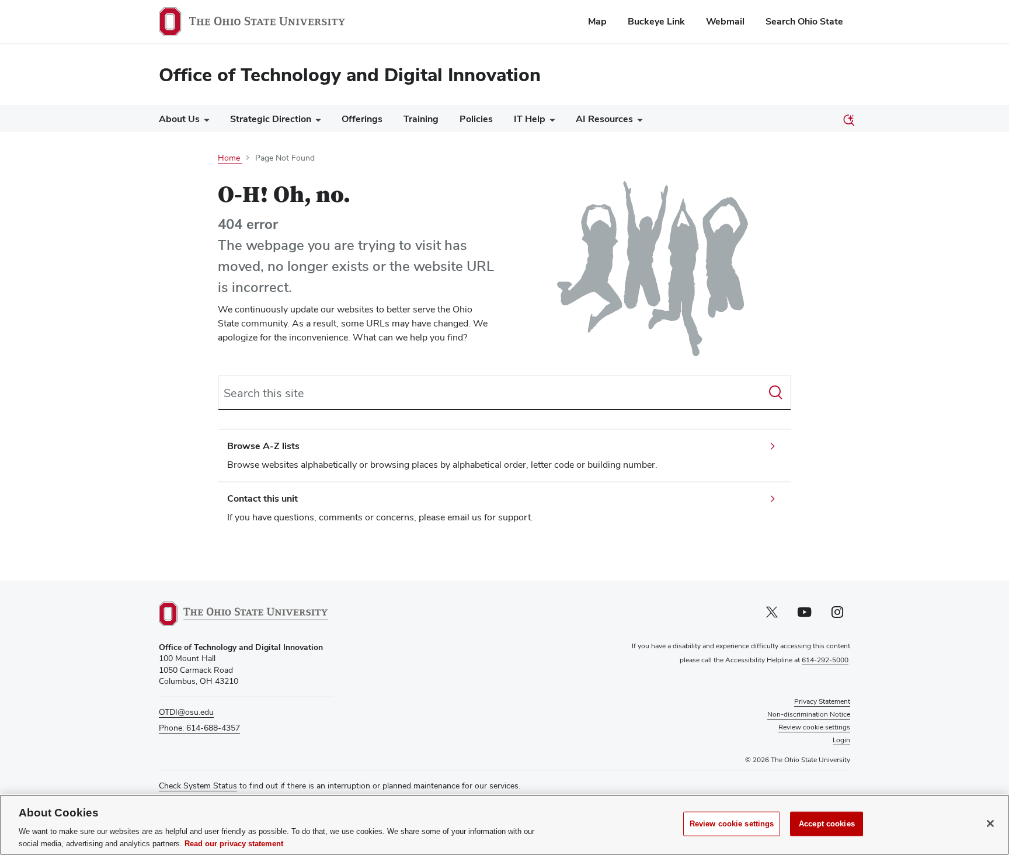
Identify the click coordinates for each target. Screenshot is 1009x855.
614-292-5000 (825, 660)
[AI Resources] (637, 121)
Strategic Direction (270, 119)
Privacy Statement (822, 701)
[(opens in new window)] (243, 613)
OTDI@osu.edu (186, 712)
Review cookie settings (732, 823)
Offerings (362, 119)
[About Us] (204, 121)
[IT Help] (550, 121)
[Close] (990, 823)
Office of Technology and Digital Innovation (350, 74)
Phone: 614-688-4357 (199, 727)
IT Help (529, 119)
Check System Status (198, 785)
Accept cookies (827, 823)
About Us (179, 119)
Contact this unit (262, 498)
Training (421, 119)
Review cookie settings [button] (814, 727)
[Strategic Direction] (316, 121)
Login (841, 740)
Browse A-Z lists (263, 446)
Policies (476, 119)
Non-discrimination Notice (808, 714)
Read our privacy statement (234, 843)
